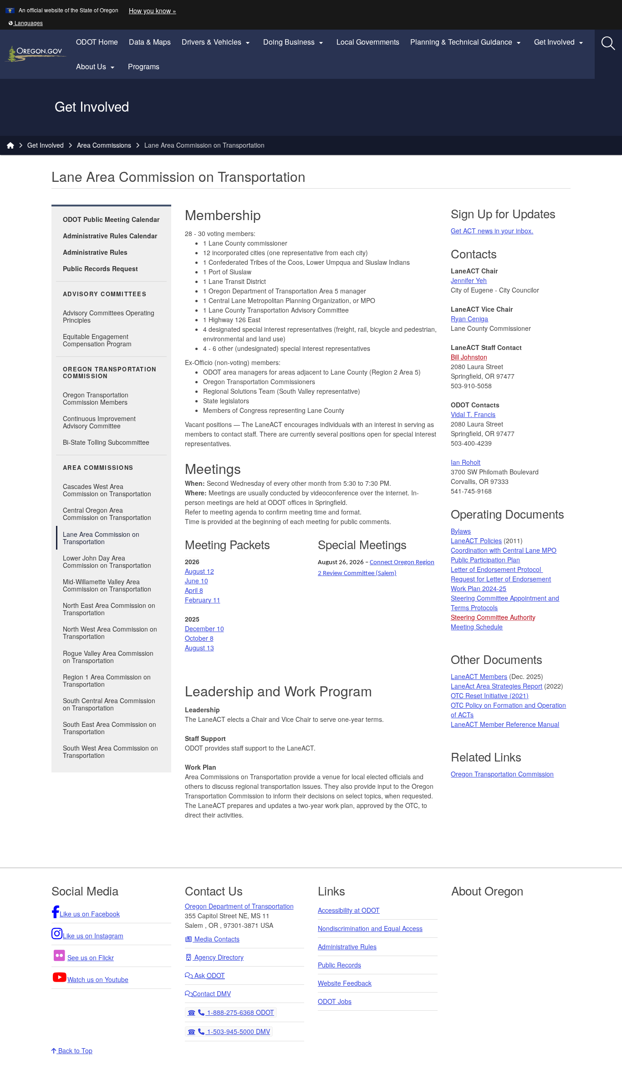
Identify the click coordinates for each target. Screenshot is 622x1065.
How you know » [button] (152, 10)
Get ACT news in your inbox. (492, 230)
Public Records (339, 964)
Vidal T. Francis (473, 414)
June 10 (196, 580)
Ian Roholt (465, 462)
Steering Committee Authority (493, 617)
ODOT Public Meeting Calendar (111, 219)
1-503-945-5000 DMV (237, 1031)
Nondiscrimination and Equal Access (370, 928)
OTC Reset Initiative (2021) (490, 695)
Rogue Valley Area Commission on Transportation (108, 656)
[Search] (608, 43)
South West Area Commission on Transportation (110, 751)
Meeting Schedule (477, 626)
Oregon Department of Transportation (239, 906)
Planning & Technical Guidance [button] (466, 41)
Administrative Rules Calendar (110, 235)
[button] (25, 22)
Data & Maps (150, 41)
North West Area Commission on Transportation (110, 632)
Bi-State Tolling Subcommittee (106, 442)
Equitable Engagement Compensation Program (97, 340)
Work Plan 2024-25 (478, 588)
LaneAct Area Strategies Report (496, 685)
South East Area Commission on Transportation (109, 728)
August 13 (199, 647)
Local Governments (367, 41)
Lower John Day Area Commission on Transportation (107, 561)
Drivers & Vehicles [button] (217, 41)
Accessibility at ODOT (349, 910)
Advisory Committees (105, 294)
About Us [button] (96, 66)
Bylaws (461, 530)
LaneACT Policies (476, 540)
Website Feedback (345, 983)
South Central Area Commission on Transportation (109, 704)
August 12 (199, 571)
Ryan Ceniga (469, 318)
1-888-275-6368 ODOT (239, 1012)
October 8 (199, 638)
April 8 (194, 590)
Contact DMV (212, 993)
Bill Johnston (469, 356)
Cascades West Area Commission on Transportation (107, 490)
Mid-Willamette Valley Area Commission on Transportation (107, 585)
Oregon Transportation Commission (109, 372)
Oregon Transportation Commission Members (95, 398)
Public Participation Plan (485, 559)
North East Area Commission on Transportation (109, 609)
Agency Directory (218, 957)
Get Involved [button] (560, 41)
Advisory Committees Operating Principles (108, 316)
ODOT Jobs (335, 1001)
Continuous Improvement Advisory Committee (99, 422)
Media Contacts (216, 938)
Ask (209, 975)
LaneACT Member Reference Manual (505, 724)
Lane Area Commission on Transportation (101, 538)
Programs (143, 66)
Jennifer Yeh (469, 280)
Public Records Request (100, 268)
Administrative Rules (95, 252)
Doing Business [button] (294, 41)
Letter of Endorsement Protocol (497, 569)
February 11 (202, 599)
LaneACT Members (479, 676)
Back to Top (74, 1050)
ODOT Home (97, 41)
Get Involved (45, 144)
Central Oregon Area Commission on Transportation (107, 513)
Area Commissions (104, 144)
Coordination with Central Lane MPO (503, 550)
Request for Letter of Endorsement (501, 578)
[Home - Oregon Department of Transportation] (10, 144)
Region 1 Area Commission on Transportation (107, 680)
